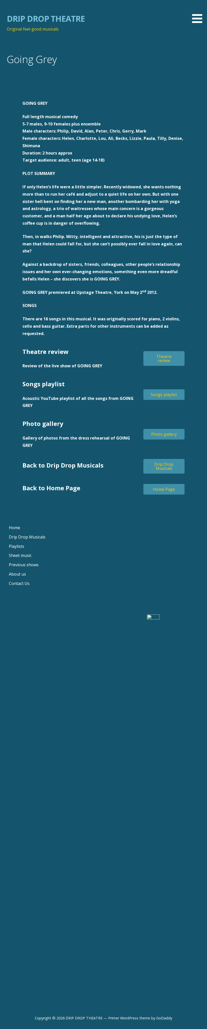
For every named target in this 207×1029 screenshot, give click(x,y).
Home (14, 527)
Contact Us (19, 583)
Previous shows (24, 565)
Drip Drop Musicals (27, 537)
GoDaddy (164, 1018)
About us (17, 574)
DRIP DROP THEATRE (46, 18)
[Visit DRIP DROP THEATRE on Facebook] (12, 621)
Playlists (16, 546)
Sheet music (20, 555)
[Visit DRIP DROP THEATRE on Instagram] (81, 621)
